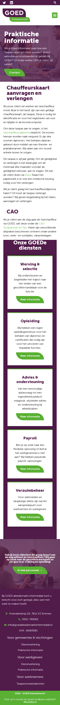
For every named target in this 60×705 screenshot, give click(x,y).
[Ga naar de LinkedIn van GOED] (12, 2)
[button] (55, 2)
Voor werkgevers (30, 657)
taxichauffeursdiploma (16, 132)
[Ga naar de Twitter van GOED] (4, 2)
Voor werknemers (30, 677)
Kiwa (28, 174)
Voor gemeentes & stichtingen (30, 638)
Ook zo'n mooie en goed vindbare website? (30, 701)
